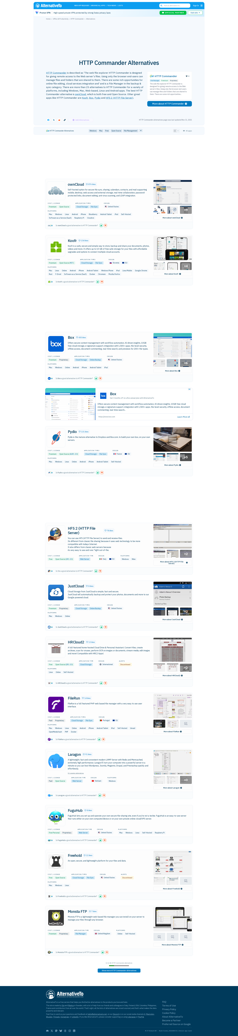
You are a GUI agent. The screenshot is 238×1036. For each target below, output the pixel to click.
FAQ (164, 1001)
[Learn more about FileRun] (56, 704)
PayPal (141, 1017)
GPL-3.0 (69, 559)
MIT (71, 263)
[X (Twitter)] (52, 1031)
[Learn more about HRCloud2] (56, 648)
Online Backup (95, 360)
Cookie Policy (168, 1013)
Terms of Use (169, 1005)
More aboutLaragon (171, 788)
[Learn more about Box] (56, 344)
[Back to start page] (52, 5)
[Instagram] (69, 1031)
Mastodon (150, 1014)
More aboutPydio (171, 465)
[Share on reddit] (59, 120)
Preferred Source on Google (176, 1024)
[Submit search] (161, 5)
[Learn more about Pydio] (56, 438)
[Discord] (47, 1031)
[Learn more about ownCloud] (56, 190)
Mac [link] (101, 131)
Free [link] (107, 131)
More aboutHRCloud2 (171, 675)
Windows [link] (93, 131)
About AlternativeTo (172, 1016)
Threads (56, 1017)
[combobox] (174, 5)
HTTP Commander (56, 72)
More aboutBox (171, 371)
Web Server (84, 559)
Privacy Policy (169, 1009)
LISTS (120, 5)
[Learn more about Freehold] (56, 861)
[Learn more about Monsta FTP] (56, 917)
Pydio (98, 97)
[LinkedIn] (74, 1031)
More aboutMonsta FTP (171, 945)
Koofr (85, 97)
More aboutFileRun (171, 731)
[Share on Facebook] (48, 120)
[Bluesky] (61, 1031)
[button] (91, 184)
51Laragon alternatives (76, 773)
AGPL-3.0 (73, 454)
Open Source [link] (116, 131)
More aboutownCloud (171, 218)
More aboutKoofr (171, 274)
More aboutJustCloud (171, 619)
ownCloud (80, 94)
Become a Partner (171, 1020)
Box (91, 97)
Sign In (196, 5)
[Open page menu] (201, 5)
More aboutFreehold (171, 889)
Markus (71, 1005)
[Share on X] (54, 120)
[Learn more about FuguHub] (56, 817)
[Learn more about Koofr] (56, 247)
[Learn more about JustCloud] (56, 592)
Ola (63, 1005)
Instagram (64, 1017)
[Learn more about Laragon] (56, 761)
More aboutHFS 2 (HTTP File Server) (171, 563)
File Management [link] (130, 131)
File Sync (94, 207)
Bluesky (49, 1017)
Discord (116, 1014)
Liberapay (132, 1017)
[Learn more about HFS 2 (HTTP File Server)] (56, 534)
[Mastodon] (56, 1031)
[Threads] (65, 1031)
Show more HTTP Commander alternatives (119, 970)
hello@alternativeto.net (97, 1014)
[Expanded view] (174, 130)
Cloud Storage (82, 207)
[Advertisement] (119, 38)
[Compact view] (178, 130)
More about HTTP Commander (168, 103)
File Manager (155, 80)
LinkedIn (75, 1017)
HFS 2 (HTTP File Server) (119, 97)
